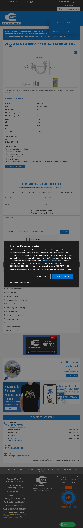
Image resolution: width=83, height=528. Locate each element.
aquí (30, 270)
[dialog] (41, 264)
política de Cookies (50, 260)
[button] (20, 282)
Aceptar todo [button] (62, 277)
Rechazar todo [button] (39, 277)
